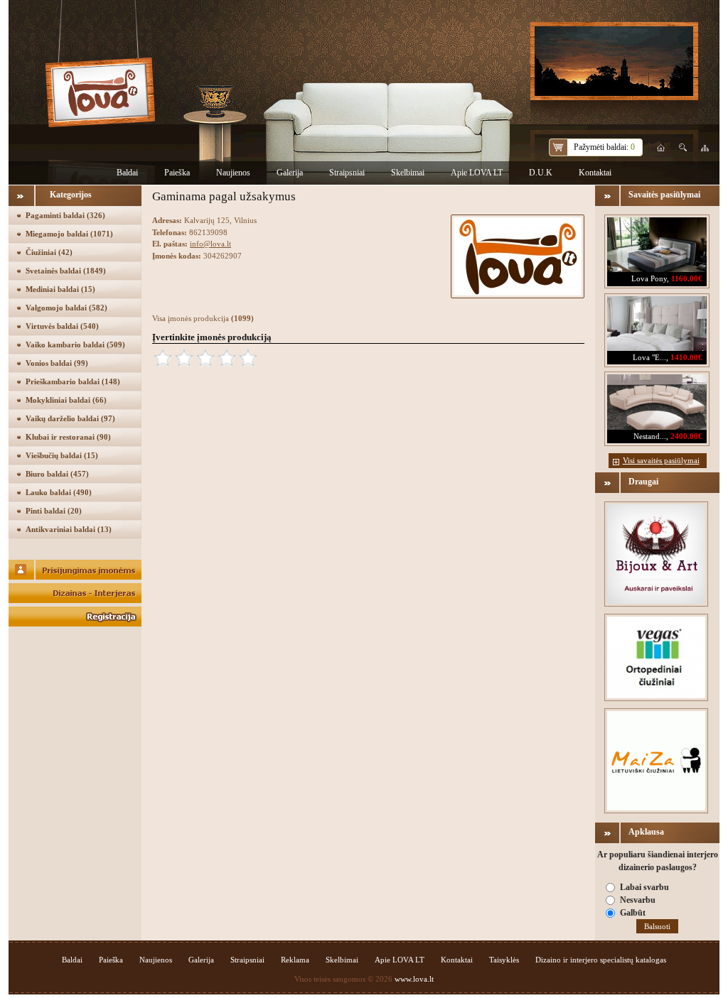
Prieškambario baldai (73, 381)
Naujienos (233, 173)
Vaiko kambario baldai (75, 344)
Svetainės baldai (66, 270)
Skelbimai (407, 173)
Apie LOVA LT (477, 173)
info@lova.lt (210, 243)
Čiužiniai (49, 252)
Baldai (127, 173)
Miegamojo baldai (69, 233)
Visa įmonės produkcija (203, 318)
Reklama (295, 959)
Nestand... (649, 436)
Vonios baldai (57, 363)
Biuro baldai (57, 474)
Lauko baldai (59, 492)
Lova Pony (649, 278)
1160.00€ (686, 278)
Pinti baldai (54, 510)
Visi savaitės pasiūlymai (661, 460)
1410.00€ (686, 357)
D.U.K (540, 173)
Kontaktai (595, 173)
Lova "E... (649, 357)
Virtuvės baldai (62, 326)
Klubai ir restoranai (68, 437)
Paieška (177, 173)
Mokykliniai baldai (66, 400)
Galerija (290, 173)
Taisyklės (504, 959)
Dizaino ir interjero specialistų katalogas (600, 959)
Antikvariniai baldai (69, 529)
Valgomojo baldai (66, 307)
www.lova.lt (414, 979)
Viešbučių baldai (62, 455)
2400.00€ (686, 436)
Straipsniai (347, 173)
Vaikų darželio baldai (70, 418)
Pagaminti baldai (65, 215)
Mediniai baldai (60, 289)
